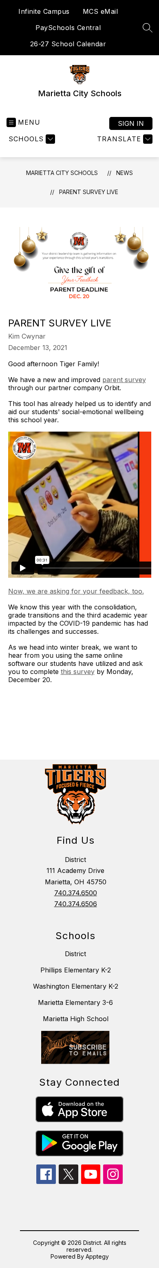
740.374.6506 (75, 904)
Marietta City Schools (62, 172)
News (124, 172)
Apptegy (97, 1256)
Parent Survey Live (88, 191)
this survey (78, 671)
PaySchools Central (68, 28)
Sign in (131, 123)
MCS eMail (100, 11)
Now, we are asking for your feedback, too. (76, 591)
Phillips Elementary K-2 (75, 970)
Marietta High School (75, 1019)
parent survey (124, 380)
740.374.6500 (75, 893)
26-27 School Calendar (68, 44)
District (75, 954)
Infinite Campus (44, 11)
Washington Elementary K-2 (75, 986)
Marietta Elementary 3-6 (75, 1002)
